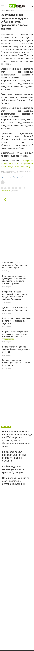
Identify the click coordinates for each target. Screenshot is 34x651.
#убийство (24, 177)
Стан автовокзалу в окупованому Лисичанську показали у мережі (14, 265)
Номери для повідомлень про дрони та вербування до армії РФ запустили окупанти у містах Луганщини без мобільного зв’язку (17, 439)
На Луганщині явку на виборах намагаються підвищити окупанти (16, 321)
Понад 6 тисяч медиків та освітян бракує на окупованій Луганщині (16, 349)
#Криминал (4, 177)
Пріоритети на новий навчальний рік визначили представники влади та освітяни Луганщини (14, 295)
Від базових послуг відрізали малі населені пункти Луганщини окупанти (14, 456)
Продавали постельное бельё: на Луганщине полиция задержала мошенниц (17, 163)
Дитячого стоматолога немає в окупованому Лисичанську (16, 308)
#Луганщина (16, 177)
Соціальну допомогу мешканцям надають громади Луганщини (16, 362)
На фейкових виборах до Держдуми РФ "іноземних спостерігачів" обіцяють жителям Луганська (14, 280)
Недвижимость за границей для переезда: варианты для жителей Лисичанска (15, 334)
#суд (9, 177)
